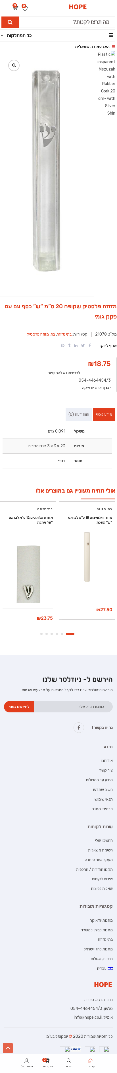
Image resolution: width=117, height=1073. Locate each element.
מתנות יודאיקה (101, 920)
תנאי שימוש (104, 799)
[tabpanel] (87, 562)
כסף (61, 460)
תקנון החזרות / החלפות (94, 869)
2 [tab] (62, 634)
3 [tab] (57, 634)
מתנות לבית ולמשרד (97, 930)
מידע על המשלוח (99, 780)
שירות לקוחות (102, 878)
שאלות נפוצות (102, 888)
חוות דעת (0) (78, 414)
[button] (15, 9)
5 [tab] (46, 634)
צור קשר (106, 770)
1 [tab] (70, 634)
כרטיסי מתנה (102, 809)
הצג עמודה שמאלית (92, 46)
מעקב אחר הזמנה (99, 859)
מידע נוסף (104, 414)
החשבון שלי (104, 840)
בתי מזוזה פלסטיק (41, 334)
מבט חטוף (87, 586)
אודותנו (107, 760)
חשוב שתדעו (103, 789)
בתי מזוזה (64, 334)
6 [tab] (41, 634)
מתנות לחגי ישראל (98, 949)
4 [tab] (52, 634)
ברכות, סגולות (102, 958)
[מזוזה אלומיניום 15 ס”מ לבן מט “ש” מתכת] (87, 557)
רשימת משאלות (100, 850)
